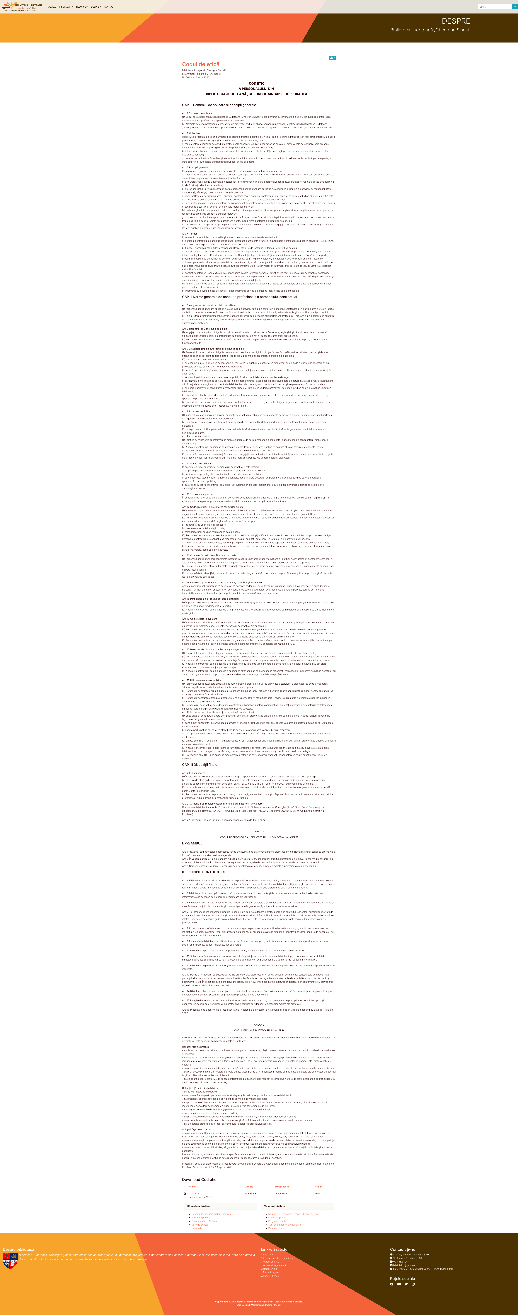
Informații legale (270, 1272)
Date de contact (200, 1224)
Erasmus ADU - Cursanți (204, 1221)
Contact (109, 6)
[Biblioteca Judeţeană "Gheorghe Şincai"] (22, 6)
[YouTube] (399, 1284)
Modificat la (282, 1186)
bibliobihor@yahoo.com (406, 1265)
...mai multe (196, 1228)
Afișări (318, 1186)
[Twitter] (406, 1284)
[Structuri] (332, 58)
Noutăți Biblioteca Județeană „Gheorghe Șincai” (294, 1214)
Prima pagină (268, 1254)
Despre (95, 6)
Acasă (52, 6)
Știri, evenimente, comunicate (284, 1224)
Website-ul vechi (270, 1276)
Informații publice (200, 1217)
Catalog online (269, 1268)
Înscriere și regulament (273, 1265)
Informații (65, 6)
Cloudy (277, 1305)
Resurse (81, 6)
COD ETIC (194, 1193)
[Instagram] (413, 1284)
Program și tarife (277, 1221)
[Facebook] (391, 1284)
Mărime (248, 1186)
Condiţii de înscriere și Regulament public (214, 1214)
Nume (192, 1186)
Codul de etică (201, 64)
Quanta (268, 1305)
